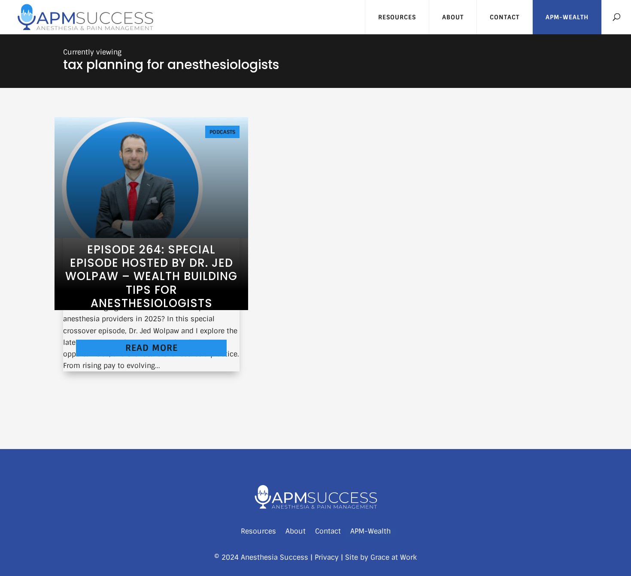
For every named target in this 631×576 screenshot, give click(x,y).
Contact (504, 17)
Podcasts (222, 132)
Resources (397, 17)
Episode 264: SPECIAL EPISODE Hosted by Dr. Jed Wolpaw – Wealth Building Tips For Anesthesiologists (151, 276)
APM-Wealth (567, 17)
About (453, 17)
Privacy (327, 557)
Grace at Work (393, 557)
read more (151, 347)
